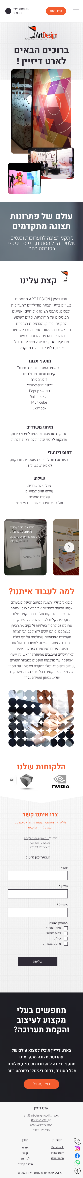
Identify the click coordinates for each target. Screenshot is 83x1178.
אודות (25, 1147)
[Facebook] (77, 1155)
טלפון (64, 886)
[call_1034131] (77, 1141)
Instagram (57, 1153)
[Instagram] (77, 1148)
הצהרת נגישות (41, 1130)
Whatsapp (57, 1158)
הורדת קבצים (25, 1164)
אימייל (63, 904)
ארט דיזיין (41, 1108)
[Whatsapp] (77, 1163)
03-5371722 (38, 843)
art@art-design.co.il (36, 838)
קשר (25, 1153)
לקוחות (25, 1158)
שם (65, 867)
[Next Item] (69, 547)
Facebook (57, 1147)
